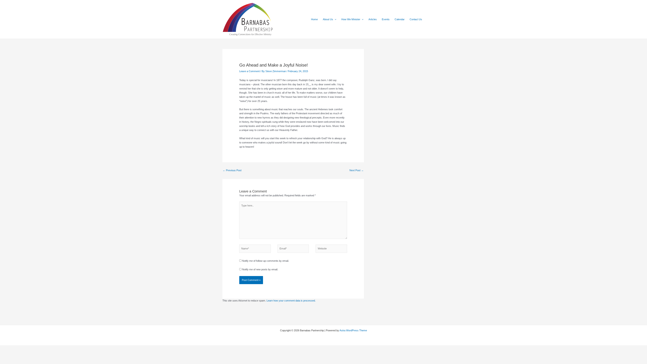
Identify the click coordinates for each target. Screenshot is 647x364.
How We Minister (350, 19)
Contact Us (416, 19)
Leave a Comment (249, 71)
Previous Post (232, 170)
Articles (372, 19)
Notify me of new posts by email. (260, 269)
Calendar (400, 19)
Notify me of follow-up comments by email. (265, 260)
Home (314, 19)
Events (386, 19)
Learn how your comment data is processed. (291, 300)
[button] (334, 19)
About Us (328, 19)
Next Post (356, 170)
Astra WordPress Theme (353, 330)
